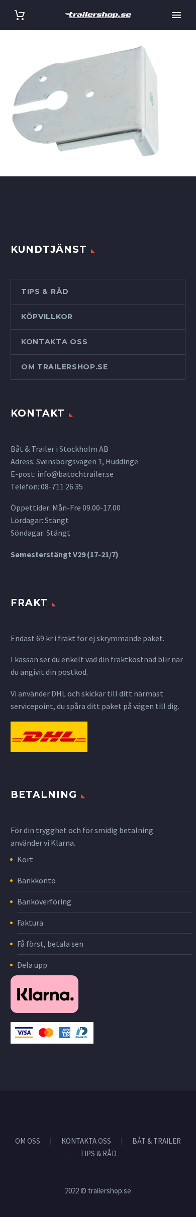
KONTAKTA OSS (86, 1141)
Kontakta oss (54, 341)
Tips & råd (45, 291)
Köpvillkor (47, 316)
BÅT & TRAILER (156, 1141)
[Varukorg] (20, 15)
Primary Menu (176, 15)
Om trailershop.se (64, 366)
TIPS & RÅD (98, 1154)
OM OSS (27, 1141)
